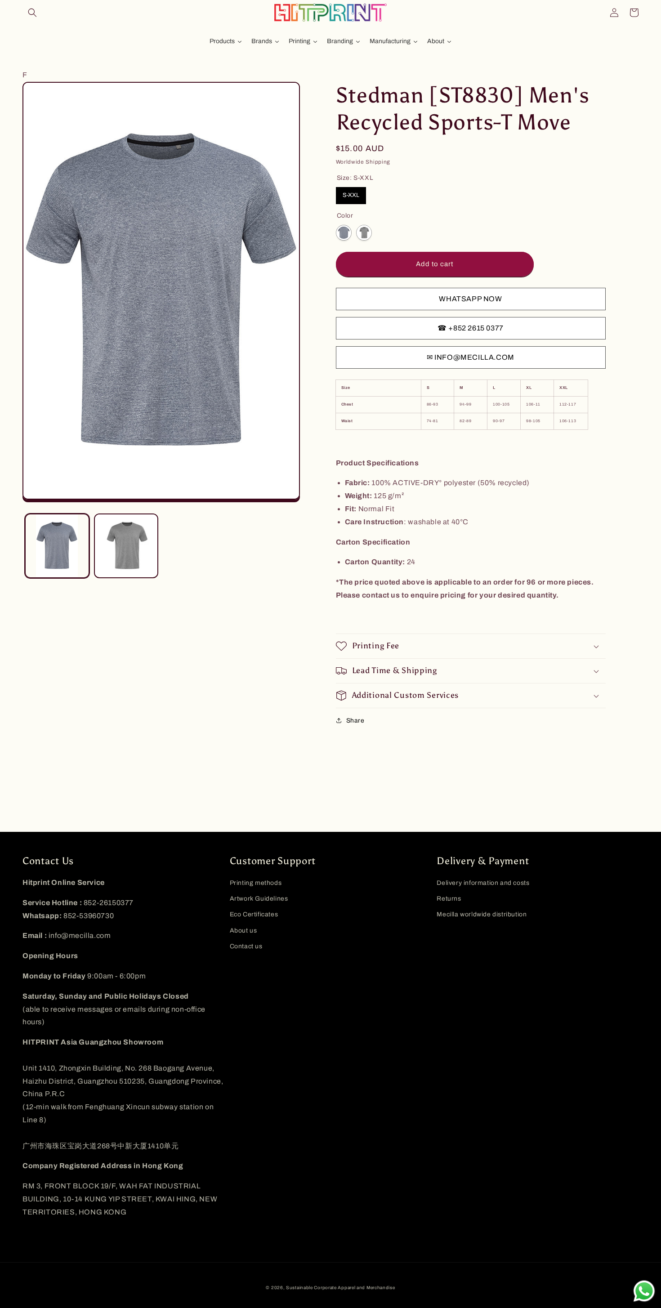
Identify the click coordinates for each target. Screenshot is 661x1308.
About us (243, 930)
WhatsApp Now (470, 299)
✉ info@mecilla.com (470, 357)
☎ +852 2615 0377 (471, 328)
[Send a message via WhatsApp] (644, 1291)
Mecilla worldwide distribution (482, 914)
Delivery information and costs (483, 882)
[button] (32, 12)
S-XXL (351, 195)
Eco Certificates (254, 914)
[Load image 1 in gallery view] (57, 545)
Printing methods (256, 882)
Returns (449, 898)
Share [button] (355, 720)
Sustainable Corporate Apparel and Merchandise (340, 1287)
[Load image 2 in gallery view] (126, 545)
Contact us (246, 946)
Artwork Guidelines (259, 898)
